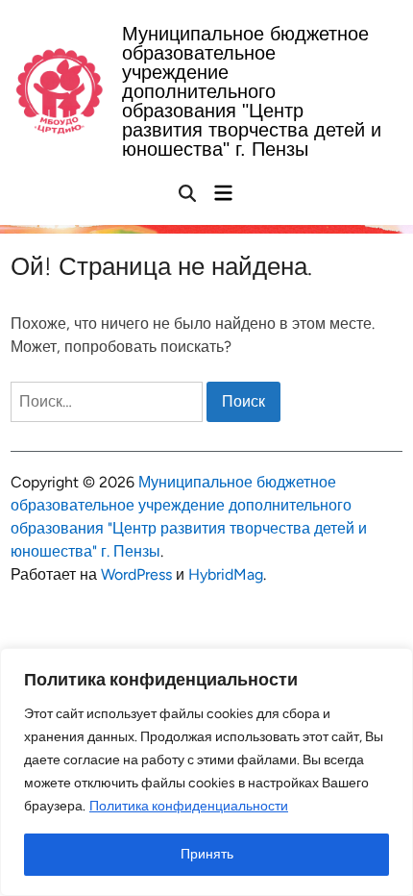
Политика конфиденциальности (188, 806)
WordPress (136, 574)
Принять (207, 854)
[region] (206, 772)
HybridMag (225, 574)
